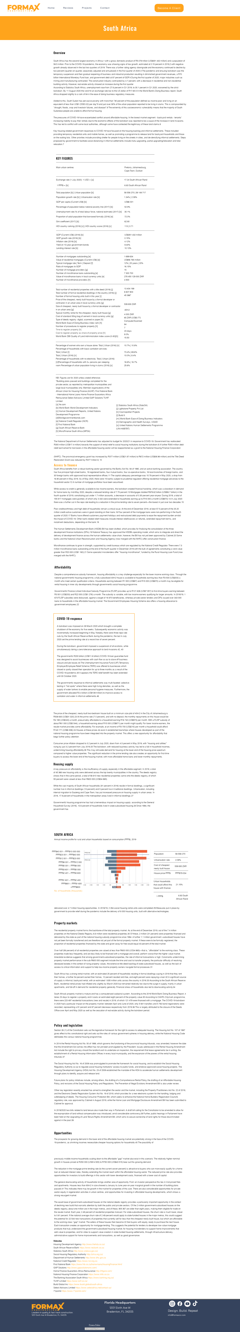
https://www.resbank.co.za (92, 1247)
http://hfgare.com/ (104, 1271)
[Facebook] (180, 1304)
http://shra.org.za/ (95, 1254)
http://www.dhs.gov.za (96, 1257)
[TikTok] (195, 1304)
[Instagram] (172, 1304)
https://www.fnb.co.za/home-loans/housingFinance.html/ (96, 1264)
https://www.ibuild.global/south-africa (85, 1284)
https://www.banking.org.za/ (101, 1277)
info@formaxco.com (177, 1315)
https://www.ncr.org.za (87, 1261)
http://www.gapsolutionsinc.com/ (82, 1267)
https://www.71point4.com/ (74, 1291)
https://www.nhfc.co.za (98, 1274)
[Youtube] (187, 1304)
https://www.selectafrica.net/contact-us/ (93, 1287)
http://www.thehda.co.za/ (93, 1244)
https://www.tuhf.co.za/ (77, 1281)
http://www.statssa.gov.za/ (86, 1251)
